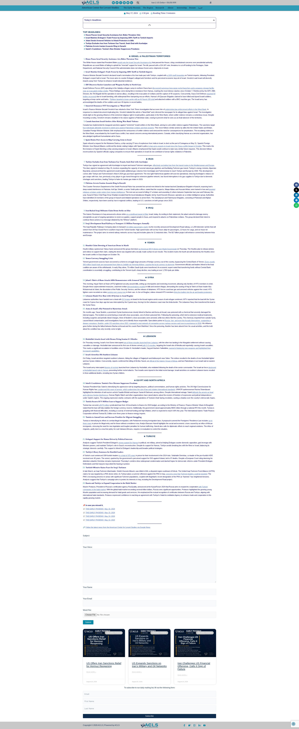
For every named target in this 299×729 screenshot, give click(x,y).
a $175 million (104, 405)
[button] (138, 3)
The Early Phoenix (132, 8)
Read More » (91, 672)
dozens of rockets (111, 367)
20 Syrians (126, 299)
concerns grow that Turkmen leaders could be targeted (186, 474)
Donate (192, 8)
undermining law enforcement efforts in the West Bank (185, 109)
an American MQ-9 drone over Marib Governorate (158, 249)
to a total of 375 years (127, 455)
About (170, 8)
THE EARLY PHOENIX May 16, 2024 (100, 509)
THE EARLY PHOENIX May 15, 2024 (100, 513)
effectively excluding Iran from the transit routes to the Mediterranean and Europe (183, 165)
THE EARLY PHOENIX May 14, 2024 (100, 516)
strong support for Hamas (128, 443)
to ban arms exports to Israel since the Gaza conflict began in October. (175, 146)
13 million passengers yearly (137, 227)
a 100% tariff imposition (175, 75)
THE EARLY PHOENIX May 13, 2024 (100, 520)
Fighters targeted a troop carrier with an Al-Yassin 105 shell (132, 99)
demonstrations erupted (136, 287)
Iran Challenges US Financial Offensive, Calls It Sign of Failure (194, 666)
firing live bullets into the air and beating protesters (193, 292)
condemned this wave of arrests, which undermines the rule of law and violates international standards (136, 389)
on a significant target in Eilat (137, 214)
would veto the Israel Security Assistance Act (134, 62)
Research (160, 8)
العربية (200, 8)
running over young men (116, 292)
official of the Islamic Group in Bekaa (163, 361)
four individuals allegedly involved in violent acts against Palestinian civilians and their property (118, 128)
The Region (148, 8)
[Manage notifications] (293, 724)
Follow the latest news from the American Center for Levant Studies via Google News (118, 527)
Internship (182, 8)
